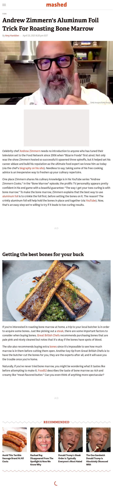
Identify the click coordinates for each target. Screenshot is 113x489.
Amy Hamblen (12, 35)
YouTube (91, 200)
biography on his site (32, 168)
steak (60, 331)
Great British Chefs (48, 335)
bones (53, 346)
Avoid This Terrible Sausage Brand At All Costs (13, 458)
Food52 (42, 370)
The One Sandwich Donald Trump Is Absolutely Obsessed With (97, 460)
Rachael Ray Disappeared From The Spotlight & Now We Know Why (41, 460)
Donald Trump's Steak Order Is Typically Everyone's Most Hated (70, 458)
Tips (4, 14)
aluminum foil (10, 196)
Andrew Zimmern (30, 151)
